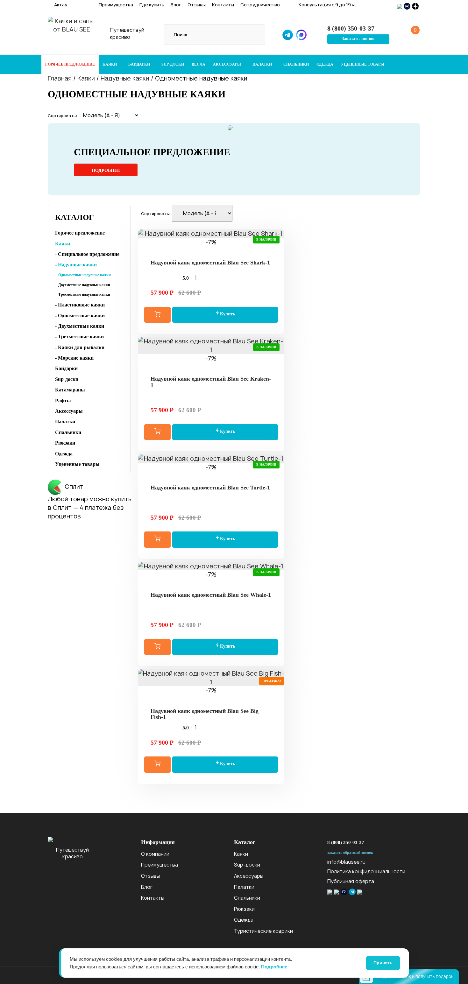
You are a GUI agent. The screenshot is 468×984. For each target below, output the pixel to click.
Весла (198, 64)
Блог (176, 5)
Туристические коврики (263, 931)
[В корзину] (157, 315)
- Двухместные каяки (79, 326)
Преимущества (116, 5)
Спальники (296, 64)
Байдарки (139, 64)
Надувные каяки (125, 78)
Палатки (262, 64)
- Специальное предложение (87, 254)
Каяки (110, 64)
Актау (60, 5)
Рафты (63, 400)
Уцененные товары (362, 64)
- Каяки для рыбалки (79, 347)
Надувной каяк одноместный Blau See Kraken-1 (211, 382)
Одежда (324, 64)
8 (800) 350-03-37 (345, 842)
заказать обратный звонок (350, 852)
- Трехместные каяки (79, 336)
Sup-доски (172, 64)
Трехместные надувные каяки (84, 294)
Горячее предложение (70, 64)
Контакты (223, 5)
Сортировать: (62, 115)
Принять (383, 962)
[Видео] (211, 250)
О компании (155, 854)
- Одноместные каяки (80, 315)
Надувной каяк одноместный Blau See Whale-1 (211, 595)
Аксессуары (227, 64)
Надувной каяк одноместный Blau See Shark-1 (210, 262)
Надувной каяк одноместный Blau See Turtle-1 (210, 487)
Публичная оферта (350, 881)
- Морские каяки (74, 358)
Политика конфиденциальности (366, 871)
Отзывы (197, 5)
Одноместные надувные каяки (84, 275)
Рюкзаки (65, 443)
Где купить (151, 5)
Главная (60, 78)
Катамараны (70, 389)
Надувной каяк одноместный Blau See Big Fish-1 (205, 714)
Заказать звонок (358, 38)
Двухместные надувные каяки (84, 285)
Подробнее (106, 170)
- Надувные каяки (76, 264)
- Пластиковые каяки (80, 304)
